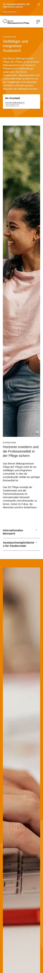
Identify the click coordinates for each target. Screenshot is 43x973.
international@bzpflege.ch (14, 102)
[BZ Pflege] (16, 21)
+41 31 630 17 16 (12, 105)
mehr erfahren (9, 12)
